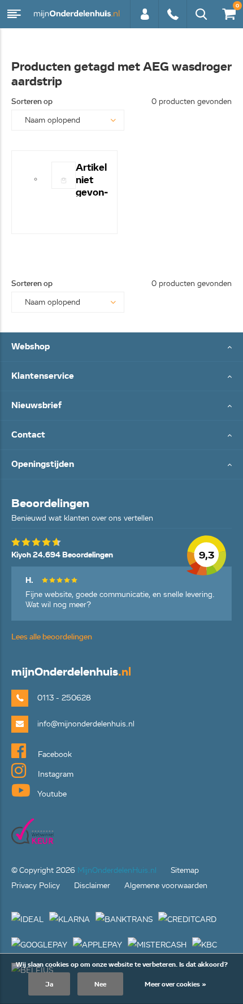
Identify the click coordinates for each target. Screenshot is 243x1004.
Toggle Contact (121, 435)
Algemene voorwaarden (165, 885)
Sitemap (185, 870)
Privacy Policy (35, 885)
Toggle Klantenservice (121, 377)
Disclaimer (92, 885)
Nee (100, 984)
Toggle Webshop (121, 347)
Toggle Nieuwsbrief (121, 406)
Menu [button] (14, 14)
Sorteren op (32, 101)
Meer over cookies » (175, 984)
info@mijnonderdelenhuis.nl (85, 724)
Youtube (51, 794)
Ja (49, 984)
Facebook (54, 754)
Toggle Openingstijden (121, 465)
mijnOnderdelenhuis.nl (76, 14)
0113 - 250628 (172, 19)
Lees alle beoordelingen (51, 637)
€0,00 (227, 12)
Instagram (54, 774)
